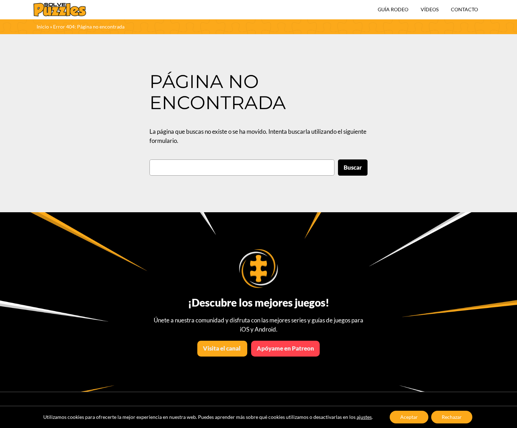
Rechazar (452, 417)
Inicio (43, 27)
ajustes (364, 417)
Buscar (353, 167)
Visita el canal (222, 348)
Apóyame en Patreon (285, 348)
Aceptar (409, 417)
